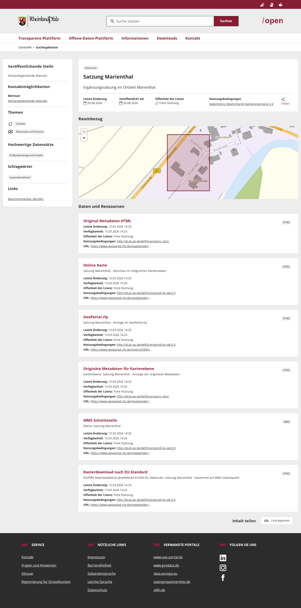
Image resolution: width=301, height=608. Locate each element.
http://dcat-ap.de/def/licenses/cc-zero (143, 241)
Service (37, 545)
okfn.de (159, 590)
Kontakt (192, 38)
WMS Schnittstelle (100, 420)
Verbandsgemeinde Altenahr (28, 101)
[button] (84, 132)
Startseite (25, 47)
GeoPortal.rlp (95, 317)
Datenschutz (97, 590)
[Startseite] (38, 20)
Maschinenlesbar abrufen (26, 199)
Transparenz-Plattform (39, 38)
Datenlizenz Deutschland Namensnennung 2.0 (241, 104)
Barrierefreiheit (99, 565)
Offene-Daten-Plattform (91, 38)
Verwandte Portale (181, 545)
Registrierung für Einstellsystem (46, 581)
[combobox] (160, 21)
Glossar (27, 573)
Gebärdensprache (102, 573)
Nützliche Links (111, 545)
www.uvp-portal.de (168, 557)
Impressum (96, 557)
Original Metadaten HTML (107, 221)
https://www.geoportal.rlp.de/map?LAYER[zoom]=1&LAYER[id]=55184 (138, 350)
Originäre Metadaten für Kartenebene (118, 368)
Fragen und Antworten (39, 565)
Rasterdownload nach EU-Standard (115, 472)
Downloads (167, 38)
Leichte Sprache (100, 581)
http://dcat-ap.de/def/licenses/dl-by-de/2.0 (146, 293)
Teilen (285, 103)
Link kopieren (280, 520)
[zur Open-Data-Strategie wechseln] (272, 20)
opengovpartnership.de (172, 581)
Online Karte (95, 265)
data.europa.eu (165, 573)
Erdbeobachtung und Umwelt (26, 155)
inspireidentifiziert (20, 177)
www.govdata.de (166, 565)
